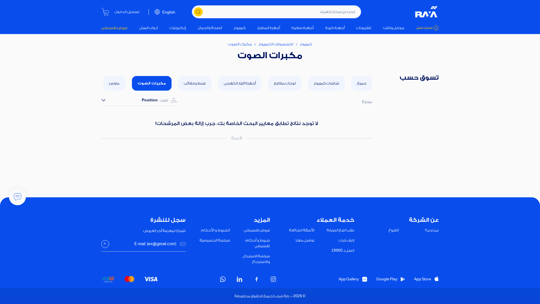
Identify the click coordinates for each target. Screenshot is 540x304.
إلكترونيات (178, 28)
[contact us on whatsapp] (223, 279)
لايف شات (346, 240)
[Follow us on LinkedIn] (239, 279)
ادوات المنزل (148, 28)
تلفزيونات (363, 28)
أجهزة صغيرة (303, 28)
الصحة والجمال (210, 28)
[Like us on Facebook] (256, 279)
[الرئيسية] (426, 11)
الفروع (394, 230)
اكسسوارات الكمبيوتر (276, 44)
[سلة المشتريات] (105, 12)
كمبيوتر (240, 28)
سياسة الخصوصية (215, 240)
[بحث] (198, 11)
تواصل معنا (305, 240)
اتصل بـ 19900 (342, 250)
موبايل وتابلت (393, 28)
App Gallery (349, 279)
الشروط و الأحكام (215, 230)
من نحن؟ (432, 230)
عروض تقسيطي (114, 28)
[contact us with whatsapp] (17, 196)
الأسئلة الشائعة (301, 230)
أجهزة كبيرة (335, 28)
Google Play (386, 279)
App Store (422, 279)
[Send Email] (105, 244)
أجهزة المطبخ (269, 28)
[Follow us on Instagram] (273, 279)
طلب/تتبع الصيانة (340, 230)
